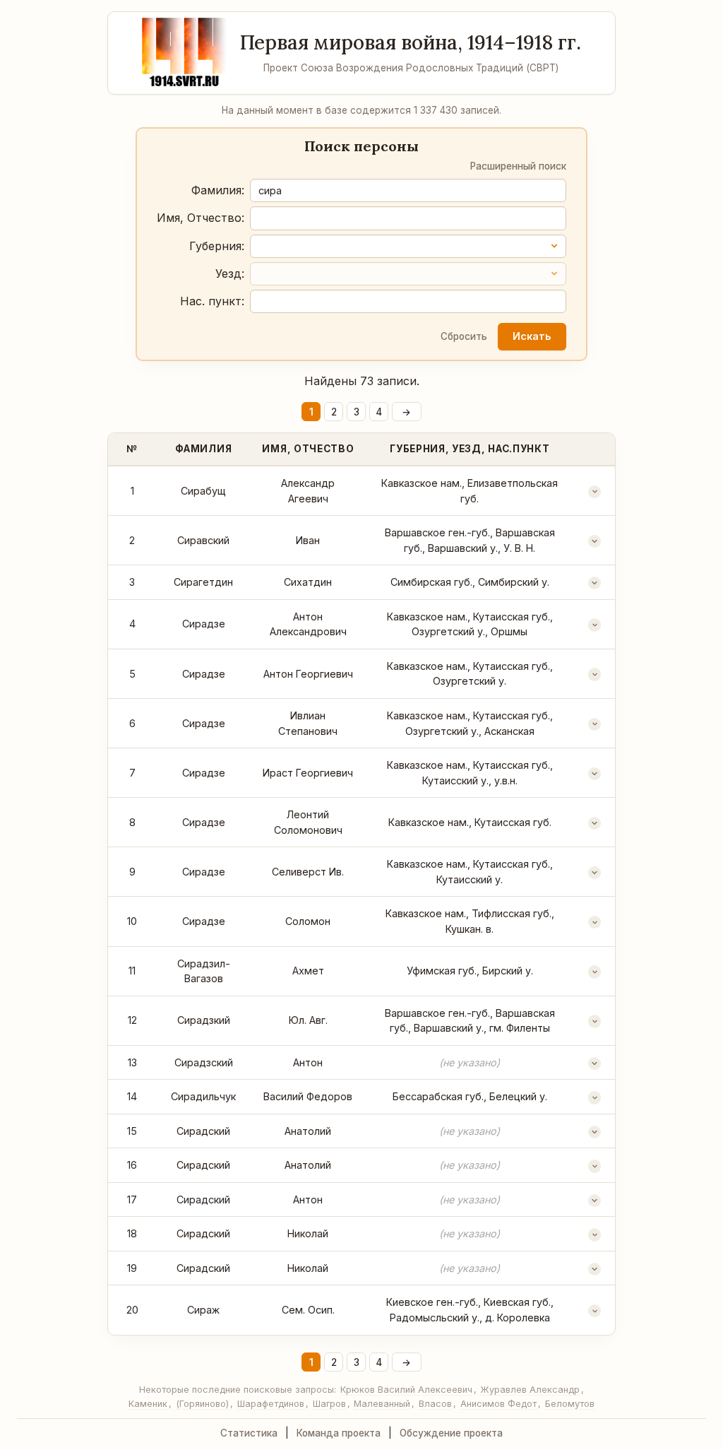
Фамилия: (217, 190)
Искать (532, 336)
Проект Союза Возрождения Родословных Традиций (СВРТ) (410, 67)
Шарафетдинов (270, 1403)
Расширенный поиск (518, 166)
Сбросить (464, 336)
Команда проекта (339, 1433)
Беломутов (569, 1403)
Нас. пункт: (212, 301)
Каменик (148, 1403)
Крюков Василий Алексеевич (406, 1389)
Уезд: (229, 273)
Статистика (248, 1433)
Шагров (329, 1403)
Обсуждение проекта (451, 1433)
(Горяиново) (202, 1403)
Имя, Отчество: (200, 218)
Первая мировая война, (410, 42)
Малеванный (382, 1403)
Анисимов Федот (498, 1403)
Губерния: (216, 246)
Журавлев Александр (530, 1389)
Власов (435, 1403)
